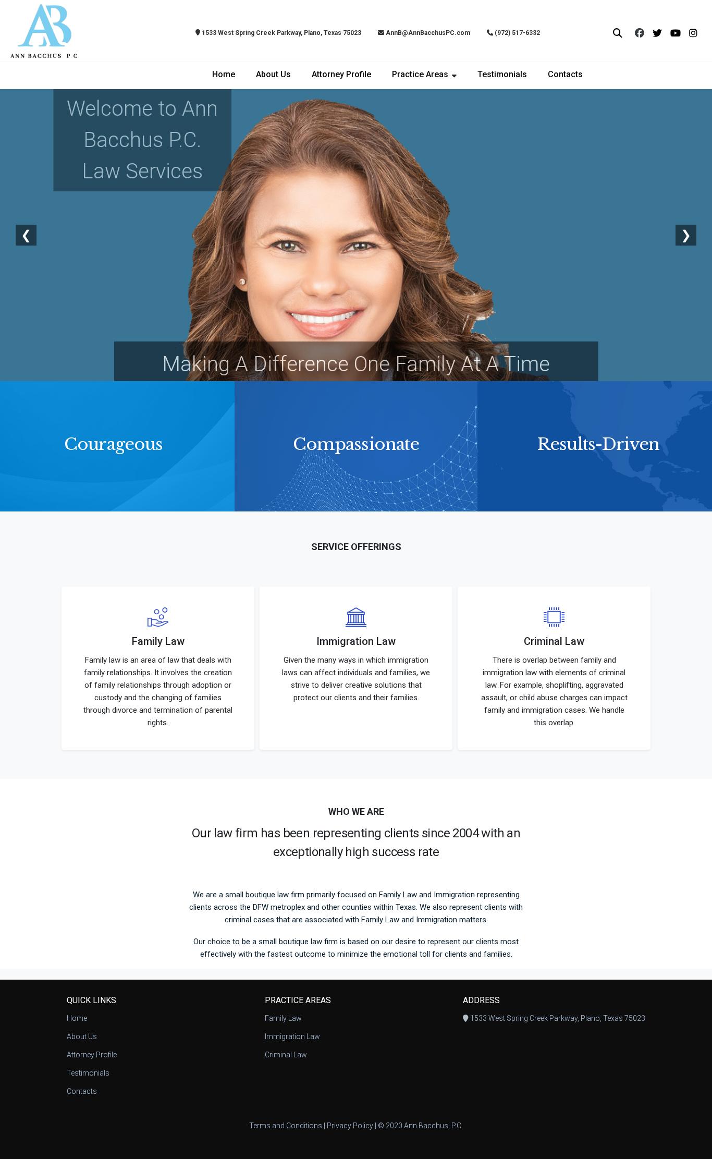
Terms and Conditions (285, 1125)
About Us (273, 74)
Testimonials (502, 74)
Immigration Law (292, 1036)
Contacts (565, 74)
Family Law (283, 1018)
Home (223, 74)
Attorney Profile (341, 74)
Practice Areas (420, 74)
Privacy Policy (350, 1125)
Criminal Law (286, 1055)
